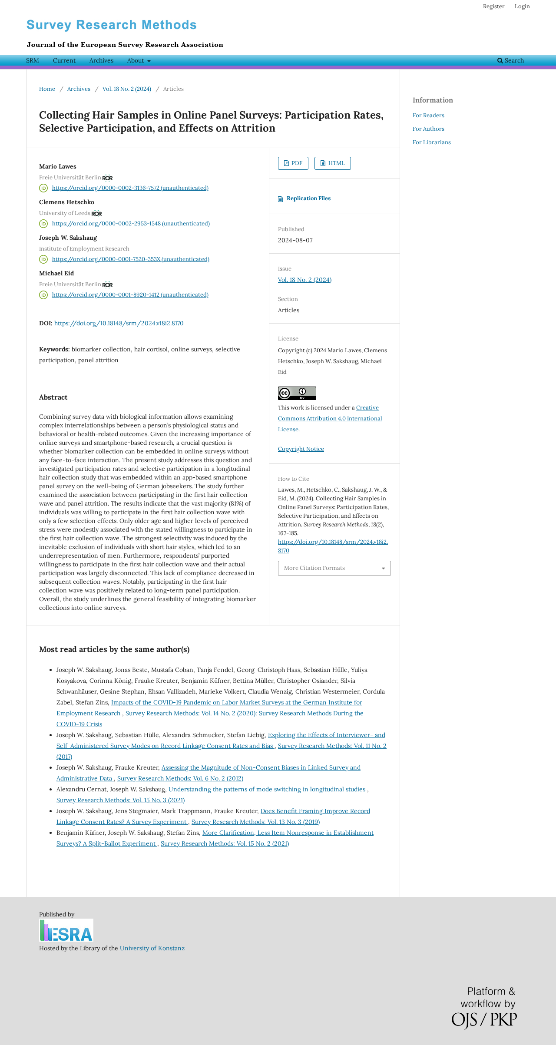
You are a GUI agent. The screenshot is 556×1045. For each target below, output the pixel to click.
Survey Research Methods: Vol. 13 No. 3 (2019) (256, 822)
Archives (101, 60)
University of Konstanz (152, 948)
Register (494, 6)
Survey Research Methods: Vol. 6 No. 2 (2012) (180, 778)
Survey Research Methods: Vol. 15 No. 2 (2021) (225, 843)
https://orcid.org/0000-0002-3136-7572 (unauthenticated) (130, 188)
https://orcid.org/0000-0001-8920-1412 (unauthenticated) (130, 294)
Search (513, 60)
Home (47, 89)
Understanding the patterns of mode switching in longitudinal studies (268, 789)
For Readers (428, 115)
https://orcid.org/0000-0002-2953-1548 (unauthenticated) (131, 223)
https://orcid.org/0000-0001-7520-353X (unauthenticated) (130, 259)
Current (64, 60)
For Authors (428, 128)
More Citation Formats (314, 568)
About (136, 60)
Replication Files (309, 198)
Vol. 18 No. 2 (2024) (127, 89)
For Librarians (432, 142)
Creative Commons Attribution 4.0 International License (330, 418)
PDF (296, 163)
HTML (336, 163)
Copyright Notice (301, 449)
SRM (32, 60)
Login (522, 6)
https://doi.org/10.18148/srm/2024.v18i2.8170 (119, 323)
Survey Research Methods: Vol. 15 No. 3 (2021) (120, 800)
